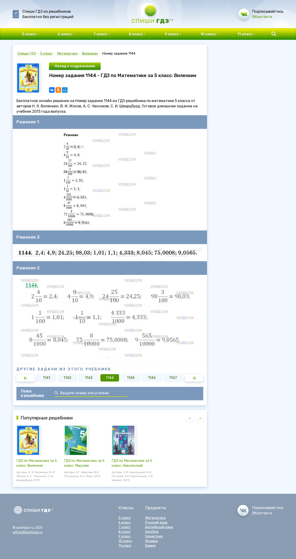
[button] (25, 378)
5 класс (46, 53)
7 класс (124, 527)
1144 (110, 378)
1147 (173, 378)
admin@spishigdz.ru (28, 532)
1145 (131, 378)
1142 (67, 378)
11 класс (124, 545)
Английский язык (159, 527)
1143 (88, 378)
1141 (46, 378)
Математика (67, 53)
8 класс (124, 532)
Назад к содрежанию (75, 66)
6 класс (124, 522)
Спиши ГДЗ (27, 53)
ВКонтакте (262, 17)
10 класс (125, 541)
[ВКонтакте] (52, 90)
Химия (150, 545)
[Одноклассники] (58, 90)
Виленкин (90, 53)
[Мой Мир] (65, 90)
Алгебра (151, 532)
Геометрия (154, 536)
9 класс (124, 536)
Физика (151, 541)
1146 (152, 378)
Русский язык (156, 522)
